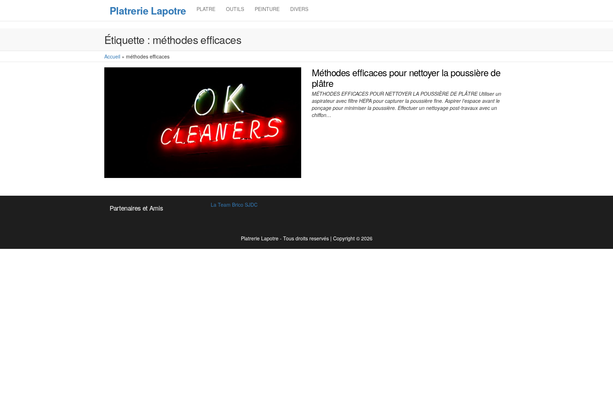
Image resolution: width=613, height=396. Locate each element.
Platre (206, 8)
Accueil (112, 56)
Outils (235, 8)
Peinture (267, 8)
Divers (299, 8)
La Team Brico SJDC (234, 204)
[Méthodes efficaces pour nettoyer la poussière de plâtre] (202, 122)
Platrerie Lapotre (148, 10)
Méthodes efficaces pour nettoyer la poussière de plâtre (406, 77)
